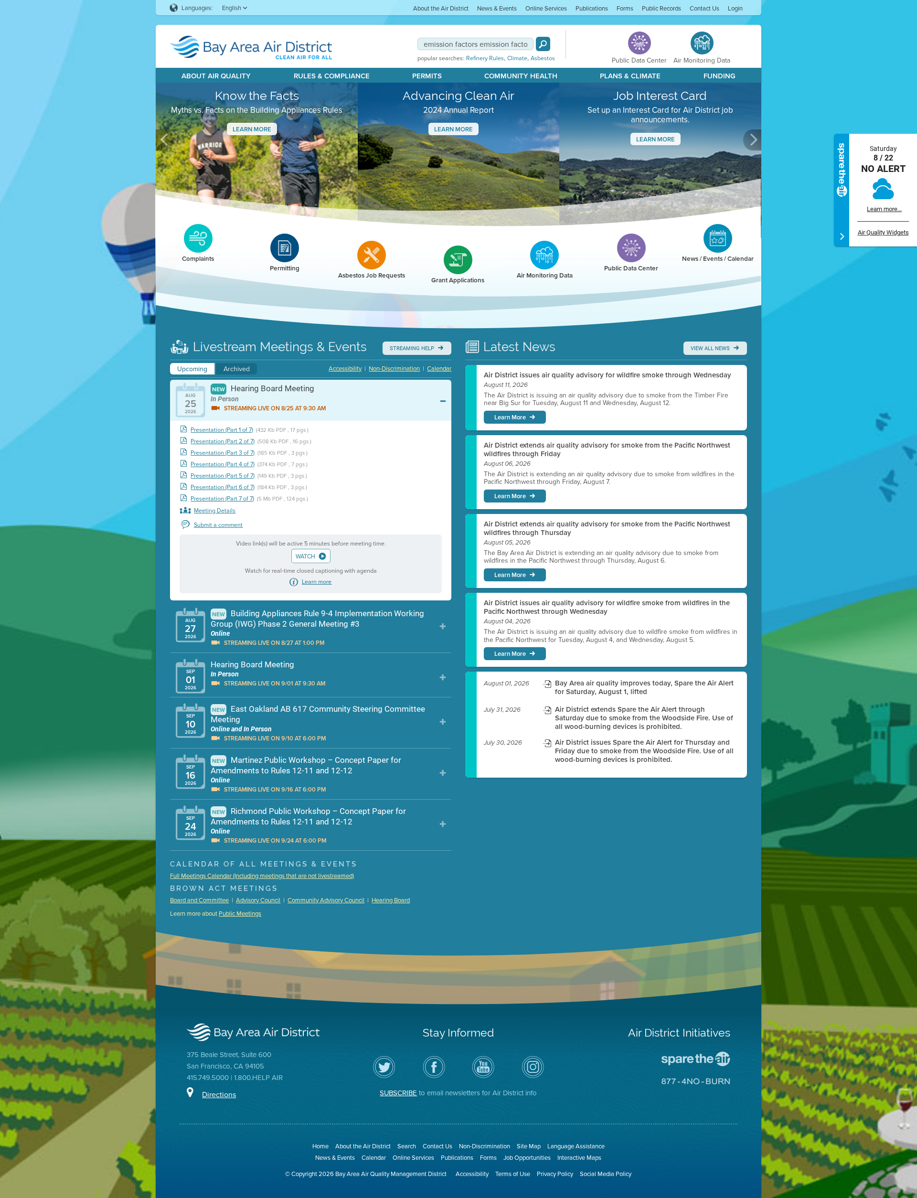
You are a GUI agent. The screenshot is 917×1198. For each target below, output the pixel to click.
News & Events (497, 8)
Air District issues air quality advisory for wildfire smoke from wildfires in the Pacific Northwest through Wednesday (607, 607)
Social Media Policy (605, 1173)
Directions (219, 1094)
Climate (517, 58)
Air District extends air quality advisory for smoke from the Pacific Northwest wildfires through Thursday (607, 528)
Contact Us (704, 8)
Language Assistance (576, 1146)
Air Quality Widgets (883, 232)
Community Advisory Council (326, 900)
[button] (165, 139)
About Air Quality (216, 76)
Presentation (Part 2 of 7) (223, 441)
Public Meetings (240, 913)
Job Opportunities (527, 1157)
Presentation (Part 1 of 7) (222, 430)
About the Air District (441, 8)
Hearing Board (391, 900)
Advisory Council (258, 900)
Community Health (520, 76)
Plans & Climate (630, 76)
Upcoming (192, 369)
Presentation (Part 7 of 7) (222, 498)
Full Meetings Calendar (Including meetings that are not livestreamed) (262, 875)
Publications (592, 8)
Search (406, 1146)
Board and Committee (199, 900)
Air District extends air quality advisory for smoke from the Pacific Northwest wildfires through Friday (607, 449)
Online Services (546, 8)
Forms (625, 8)
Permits (427, 76)
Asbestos (543, 58)
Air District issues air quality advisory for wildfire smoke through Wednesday (607, 375)
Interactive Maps (579, 1157)
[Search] (543, 44)
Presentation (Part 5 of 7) (223, 475)
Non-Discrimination (394, 368)
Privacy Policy (555, 1173)
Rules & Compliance (332, 76)
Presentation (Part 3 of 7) (223, 452)
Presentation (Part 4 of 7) (223, 464)
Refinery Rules (485, 58)
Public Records (661, 8)
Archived (237, 369)
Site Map (529, 1146)
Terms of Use (512, 1173)
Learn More (252, 129)
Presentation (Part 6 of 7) (223, 487)
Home (320, 1146)
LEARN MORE (655, 139)
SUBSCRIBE (398, 1093)
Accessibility (345, 368)
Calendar (439, 368)
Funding (720, 76)
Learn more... (884, 209)
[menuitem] (441, 8)
